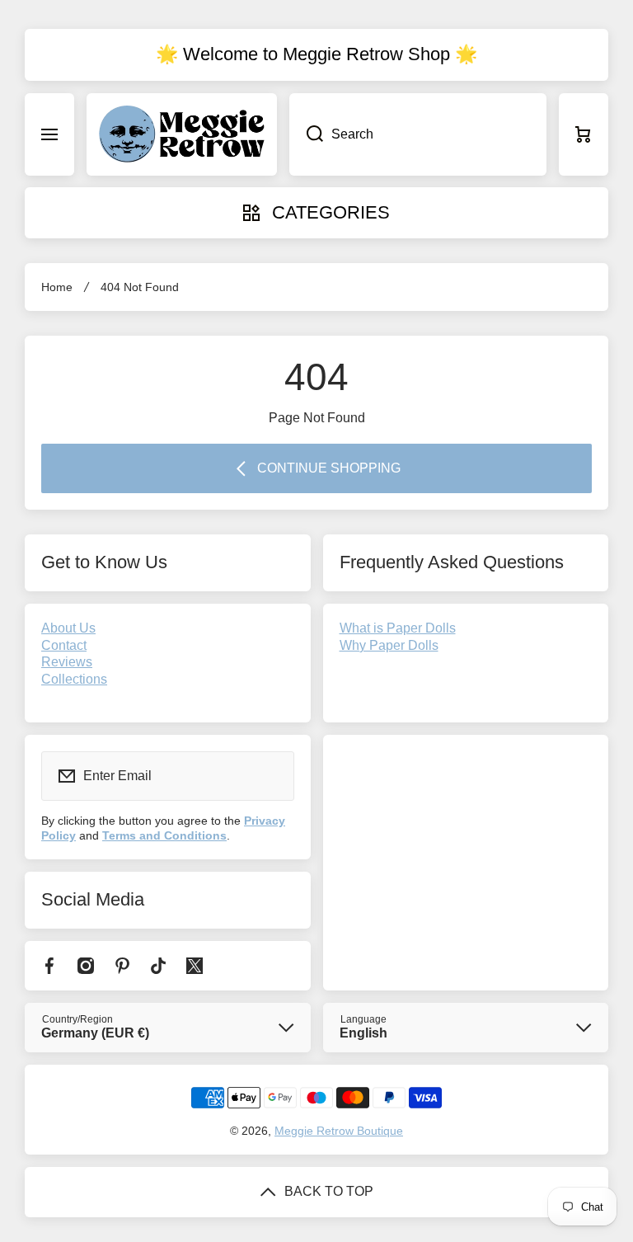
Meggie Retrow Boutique (338, 1130)
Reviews (66, 662)
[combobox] (417, 134)
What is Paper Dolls (398, 628)
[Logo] (182, 134)
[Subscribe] (271, 776)
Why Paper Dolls (389, 645)
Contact (64, 645)
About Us (68, 628)
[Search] (306, 134)
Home (57, 287)
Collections (74, 679)
